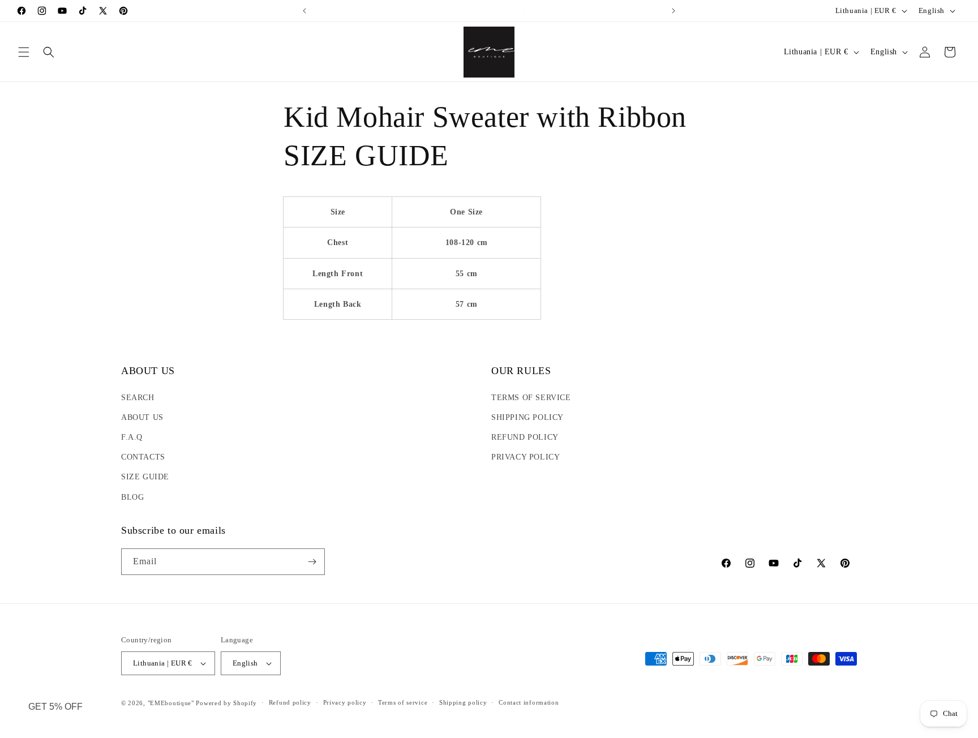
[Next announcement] (673, 11)
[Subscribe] (311, 561)
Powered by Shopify (226, 703)
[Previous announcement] (304, 11)
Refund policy (290, 702)
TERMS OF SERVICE (531, 397)
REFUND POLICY (525, 437)
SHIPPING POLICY (527, 417)
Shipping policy (463, 702)
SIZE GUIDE (145, 477)
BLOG (132, 497)
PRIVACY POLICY (525, 457)
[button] (23, 52)
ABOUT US (142, 417)
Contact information (529, 702)
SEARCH (138, 397)
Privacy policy (345, 702)
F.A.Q (132, 437)
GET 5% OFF (55, 706)
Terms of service (402, 702)
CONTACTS (143, 457)
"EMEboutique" (171, 703)
